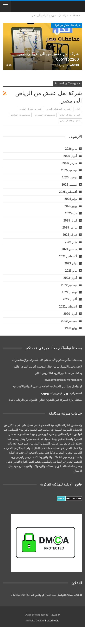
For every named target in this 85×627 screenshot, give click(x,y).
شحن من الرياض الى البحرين (58, 109)
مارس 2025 (69, 227)
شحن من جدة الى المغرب (30, 109)
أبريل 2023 (70, 277)
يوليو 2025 (70, 198)
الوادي (77, 109)
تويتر (66, 393)
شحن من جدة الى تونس (70, 120)
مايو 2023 (71, 270)
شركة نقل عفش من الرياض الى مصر (65, 25)
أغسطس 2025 (68, 191)
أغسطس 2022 (68, 306)
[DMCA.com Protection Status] (69, 498)
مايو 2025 (71, 213)
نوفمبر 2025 (69, 177)
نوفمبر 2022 (69, 292)
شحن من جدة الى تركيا (20, 115)
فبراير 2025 (70, 234)
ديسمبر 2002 (69, 321)
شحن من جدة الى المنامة (69, 115)
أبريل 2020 (70, 313)
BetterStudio (52, 620)
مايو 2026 (71, 148)
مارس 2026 (69, 163)
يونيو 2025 (70, 206)
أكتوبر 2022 (70, 299)
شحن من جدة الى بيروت (44, 115)
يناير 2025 (71, 242)
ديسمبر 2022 (69, 285)
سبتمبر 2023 (69, 249)
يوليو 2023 (70, 263)
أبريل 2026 (70, 156)
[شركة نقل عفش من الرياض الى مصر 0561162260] (42, 46)
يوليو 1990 (70, 328)
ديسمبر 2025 (69, 170)
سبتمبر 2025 (69, 184)
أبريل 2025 (70, 220)
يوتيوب (45, 393)
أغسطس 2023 (68, 256)
